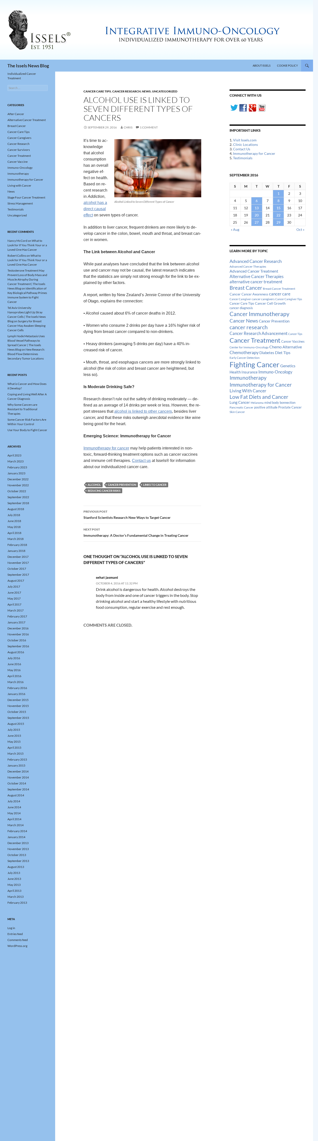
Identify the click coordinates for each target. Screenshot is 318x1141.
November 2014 (18, 777)
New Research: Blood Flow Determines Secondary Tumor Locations (26, 354)
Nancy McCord (17, 241)
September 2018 (18, 503)
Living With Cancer (248, 390)
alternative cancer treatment (256, 281)
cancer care (279, 293)
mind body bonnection (279, 403)
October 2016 (16, 640)
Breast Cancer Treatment (279, 288)
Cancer (235, 294)
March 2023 (15, 461)
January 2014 (16, 837)
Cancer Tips (295, 333)
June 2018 (14, 521)
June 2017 (14, 592)
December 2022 (18, 479)
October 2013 (16, 855)
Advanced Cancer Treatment (254, 271)
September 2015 (18, 718)
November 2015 (18, 706)
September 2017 (18, 574)
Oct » (300, 229)
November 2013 (18, 849)
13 (257, 208)
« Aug (235, 229)
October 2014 (16, 783)
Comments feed (17, 940)
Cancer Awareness (254, 294)
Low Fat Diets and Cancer (259, 397)
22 (278, 215)
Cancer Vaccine (17, 161)
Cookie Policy (287, 65)
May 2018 (14, 527)
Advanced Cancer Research (256, 261)
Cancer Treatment (255, 340)
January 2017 (16, 622)
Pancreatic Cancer (241, 407)
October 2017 (16, 568)
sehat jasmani (107, 577)
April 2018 (14, 533)
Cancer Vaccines (293, 341)
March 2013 (15, 896)
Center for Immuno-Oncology (249, 347)
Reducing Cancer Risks (104, 490)
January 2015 (16, 765)
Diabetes (266, 352)
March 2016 (15, 682)
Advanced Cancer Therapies (248, 266)
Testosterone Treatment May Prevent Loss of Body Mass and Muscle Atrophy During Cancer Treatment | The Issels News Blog (27, 279)
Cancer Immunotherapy (259, 314)
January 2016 (16, 694)
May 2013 (14, 885)
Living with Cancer (19, 185)
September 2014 (18, 789)
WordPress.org (17, 946)
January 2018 (16, 551)
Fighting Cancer (254, 364)
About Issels (262, 65)
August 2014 (15, 795)
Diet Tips (282, 352)
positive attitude (266, 407)
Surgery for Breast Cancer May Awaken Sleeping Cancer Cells (26, 325)
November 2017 (18, 563)
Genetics (287, 365)
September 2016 (18, 646)
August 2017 (15, 580)
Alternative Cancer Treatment (26, 120)
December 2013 (18, 843)
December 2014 (18, 771)
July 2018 (13, 515)
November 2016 (18, 634)
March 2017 (15, 610)
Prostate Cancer (290, 407)
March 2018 (15, 539)
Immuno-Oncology (275, 371)
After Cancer (15, 114)
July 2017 (13, 586)
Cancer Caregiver (240, 299)
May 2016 (14, 670)
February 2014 (17, 831)
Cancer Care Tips (97, 91)
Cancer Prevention (122, 484)
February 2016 (17, 688)
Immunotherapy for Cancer (254, 153)
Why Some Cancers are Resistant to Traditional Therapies (22, 409)
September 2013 (18, 861)
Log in (11, 928)
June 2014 (14, 807)
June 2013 (14, 879)
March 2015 (15, 753)
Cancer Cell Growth (270, 303)
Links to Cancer (154, 484)
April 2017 (14, 604)
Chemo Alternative (285, 346)
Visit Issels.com (245, 140)
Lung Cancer (240, 402)
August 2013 (15, 867)
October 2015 (16, 712)
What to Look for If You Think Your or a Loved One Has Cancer (27, 245)
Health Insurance (244, 372)
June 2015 (14, 735)
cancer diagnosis (241, 308)
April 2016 (14, 676)
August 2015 (15, 724)
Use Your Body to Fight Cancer (27, 430)
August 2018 (15, 509)
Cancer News (244, 321)
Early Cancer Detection (245, 357)
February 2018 (17, 545)
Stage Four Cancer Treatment (26, 197)
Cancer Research (126, 91)
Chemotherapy (244, 352)
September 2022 (18, 497)
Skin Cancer (237, 412)
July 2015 (13, 730)
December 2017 (18, 557)
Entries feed (15, 934)
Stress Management (20, 203)
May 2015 (14, 741)
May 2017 (14, 598)
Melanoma (257, 402)
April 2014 (14, 819)
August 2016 (15, 652)
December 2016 (18, 628)
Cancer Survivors (18, 150)
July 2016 (13, 658)
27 (257, 222)
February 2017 (17, 616)
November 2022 (18, 485)
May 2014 (14, 813)
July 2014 (13, 801)
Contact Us (241, 149)
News (146, 91)
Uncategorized (164, 91)
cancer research (249, 327)
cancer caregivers (263, 299)
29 (278, 222)
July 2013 (13, 873)
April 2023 (14, 455)
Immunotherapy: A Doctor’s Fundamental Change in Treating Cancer (136, 532)
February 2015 (17, 759)
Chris (128, 127)
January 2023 (16, 473)
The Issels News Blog (28, 65)
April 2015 (14, 747)
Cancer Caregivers (19, 138)
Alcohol (94, 484)
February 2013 (17, 902)
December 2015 (18, 700)
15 (278, 208)
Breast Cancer (246, 288)
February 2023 (17, 467)
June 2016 (14, 664)
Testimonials (242, 158)
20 (257, 215)
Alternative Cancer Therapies (256, 276)
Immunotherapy (248, 378)
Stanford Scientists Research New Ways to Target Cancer (127, 515)
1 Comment (149, 127)
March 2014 (15, 825)
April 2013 (14, 891)
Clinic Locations (245, 144)
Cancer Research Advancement (258, 333)
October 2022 (16, 491)
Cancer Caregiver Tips (288, 299)
